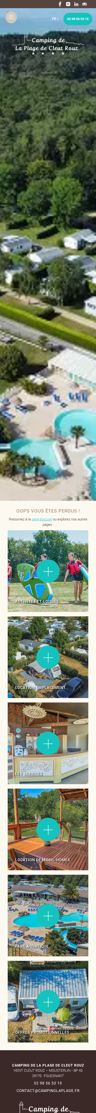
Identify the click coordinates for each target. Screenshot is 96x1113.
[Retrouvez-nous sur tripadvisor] (84, 4)
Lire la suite (22, 544)
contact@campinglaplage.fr (48, 1090)
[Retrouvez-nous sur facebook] (60, 4)
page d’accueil (42, 519)
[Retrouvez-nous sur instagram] (68, 4)
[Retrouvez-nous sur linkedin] (76, 4)
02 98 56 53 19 (78, 19)
